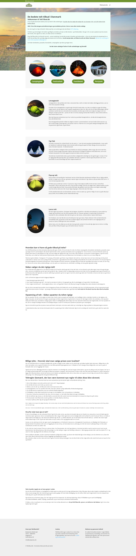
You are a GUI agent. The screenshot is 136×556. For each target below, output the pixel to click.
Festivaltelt (57, 81)
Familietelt (78, 81)
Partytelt (99, 81)
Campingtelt (37, 81)
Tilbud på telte (104, 5)
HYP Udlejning (74, 29)
